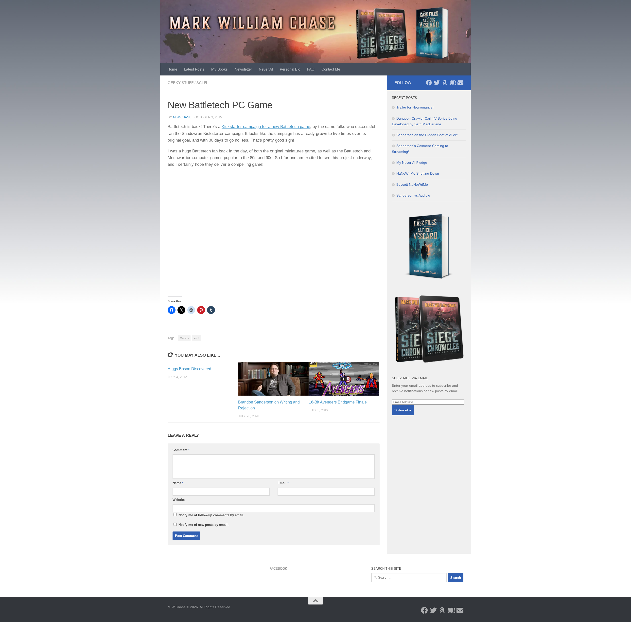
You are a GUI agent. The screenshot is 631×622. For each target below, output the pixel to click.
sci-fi (196, 338)
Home (172, 69)
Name (178, 483)
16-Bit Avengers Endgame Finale (338, 402)
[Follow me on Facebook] (429, 83)
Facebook (278, 568)
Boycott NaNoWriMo (412, 184)
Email (283, 483)
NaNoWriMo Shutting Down (417, 173)
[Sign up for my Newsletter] (460, 83)
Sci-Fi (201, 83)
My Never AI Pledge (411, 163)
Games (184, 338)
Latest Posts (194, 69)
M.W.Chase (182, 117)
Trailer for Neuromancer (415, 107)
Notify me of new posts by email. (203, 525)
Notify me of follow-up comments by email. (211, 515)
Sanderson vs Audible (413, 195)
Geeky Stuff (180, 83)
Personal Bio (290, 69)
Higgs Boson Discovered (189, 369)
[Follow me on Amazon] (445, 83)
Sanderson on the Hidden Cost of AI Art (426, 135)
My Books (219, 69)
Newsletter (243, 69)
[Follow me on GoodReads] (453, 83)
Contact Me (330, 69)
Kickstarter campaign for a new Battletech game (266, 126)
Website (179, 500)
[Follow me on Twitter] (437, 83)
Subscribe (402, 410)
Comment (181, 450)
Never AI (266, 69)
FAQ (311, 69)
